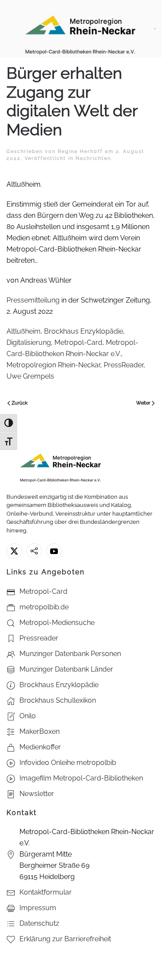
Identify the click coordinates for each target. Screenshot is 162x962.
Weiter (143, 403)
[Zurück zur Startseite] (80, 28)
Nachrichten (93, 158)
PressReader (123, 365)
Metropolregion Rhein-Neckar (53, 365)
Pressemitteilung (33, 300)
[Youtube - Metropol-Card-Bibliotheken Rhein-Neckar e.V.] (54, 551)
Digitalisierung (28, 342)
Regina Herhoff (80, 151)
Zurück (20, 403)
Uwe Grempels (30, 376)
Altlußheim (23, 331)
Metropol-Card (78, 342)
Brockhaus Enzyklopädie (83, 331)
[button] (155, 28)
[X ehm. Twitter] (14, 551)
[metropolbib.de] (34, 551)
